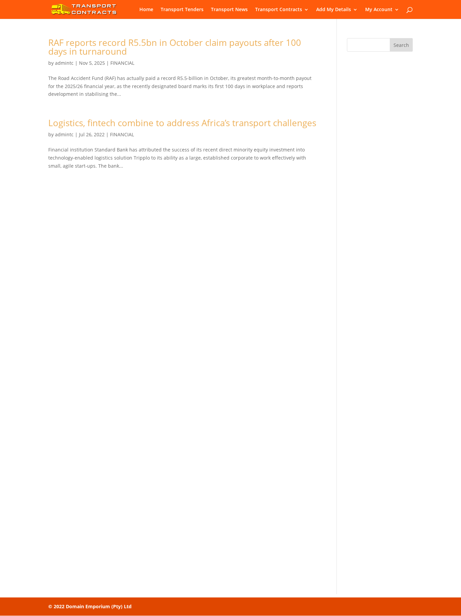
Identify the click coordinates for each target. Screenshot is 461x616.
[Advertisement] (380, 163)
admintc (64, 63)
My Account (378, 9)
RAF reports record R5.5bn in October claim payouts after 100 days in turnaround (174, 46)
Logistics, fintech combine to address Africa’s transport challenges (182, 123)
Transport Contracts (278, 9)
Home (146, 9)
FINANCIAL (122, 63)
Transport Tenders (182, 9)
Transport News (229, 9)
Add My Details (333, 9)
